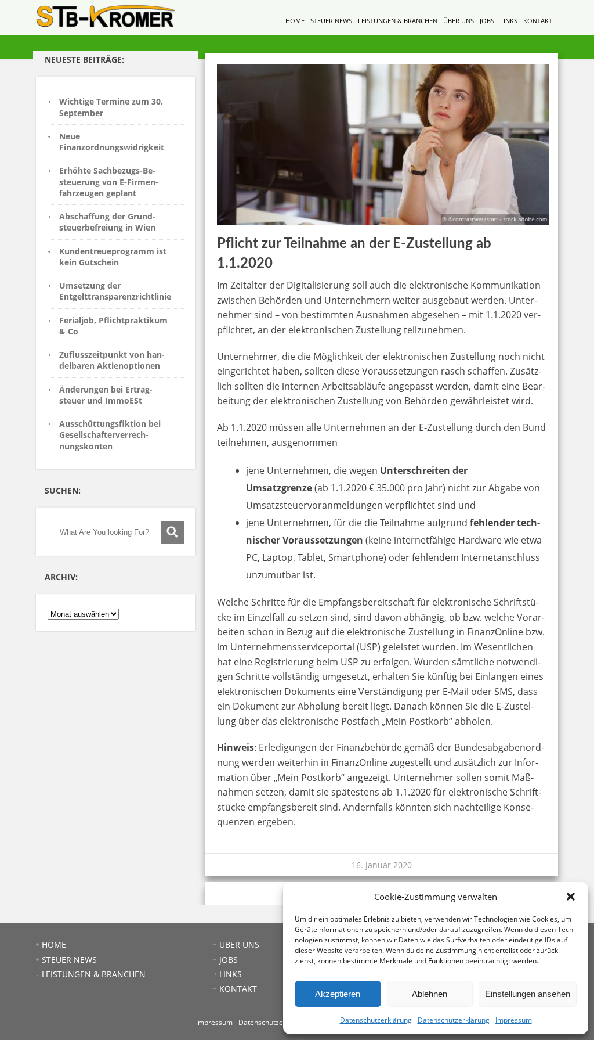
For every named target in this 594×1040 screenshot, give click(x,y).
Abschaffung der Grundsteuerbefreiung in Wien (107, 222)
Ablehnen (429, 994)
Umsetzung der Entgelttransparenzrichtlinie (115, 291)
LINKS (508, 20)
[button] (571, 896)
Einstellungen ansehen (527, 994)
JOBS (487, 20)
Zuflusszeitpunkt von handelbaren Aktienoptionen (112, 360)
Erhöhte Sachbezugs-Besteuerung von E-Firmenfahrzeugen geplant (108, 182)
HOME (295, 20)
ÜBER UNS (458, 20)
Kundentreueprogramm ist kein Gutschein (112, 257)
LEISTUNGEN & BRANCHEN (397, 20)
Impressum (513, 1020)
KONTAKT (537, 20)
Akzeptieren (337, 994)
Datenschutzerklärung (376, 1020)
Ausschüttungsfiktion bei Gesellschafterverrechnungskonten (110, 435)
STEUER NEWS (331, 20)
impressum (214, 1022)
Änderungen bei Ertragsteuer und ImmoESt (106, 395)
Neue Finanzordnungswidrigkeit (111, 142)
